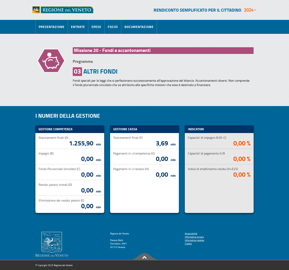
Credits (188, 243)
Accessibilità (191, 233)
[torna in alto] (144, 256)
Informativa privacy (194, 237)
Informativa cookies (194, 240)
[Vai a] (62, 10)
